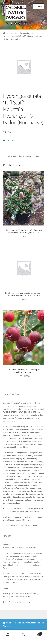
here (28, 520)
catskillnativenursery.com (32, 511)
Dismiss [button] (6, 626)
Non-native (17, 156)
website (23, 556)
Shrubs (15, 33)
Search (23, 634)
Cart (36, 632)
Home (8, 33)
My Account (8, 634)
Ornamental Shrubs (27, 33)
